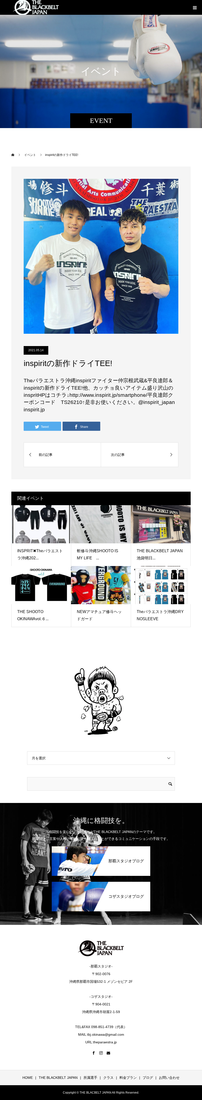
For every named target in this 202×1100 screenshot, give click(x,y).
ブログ (148, 1078)
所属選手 (90, 1078)
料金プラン (128, 1078)
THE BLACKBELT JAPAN (58, 1078)
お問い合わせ (169, 1078)
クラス (108, 1078)
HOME (27, 1078)
